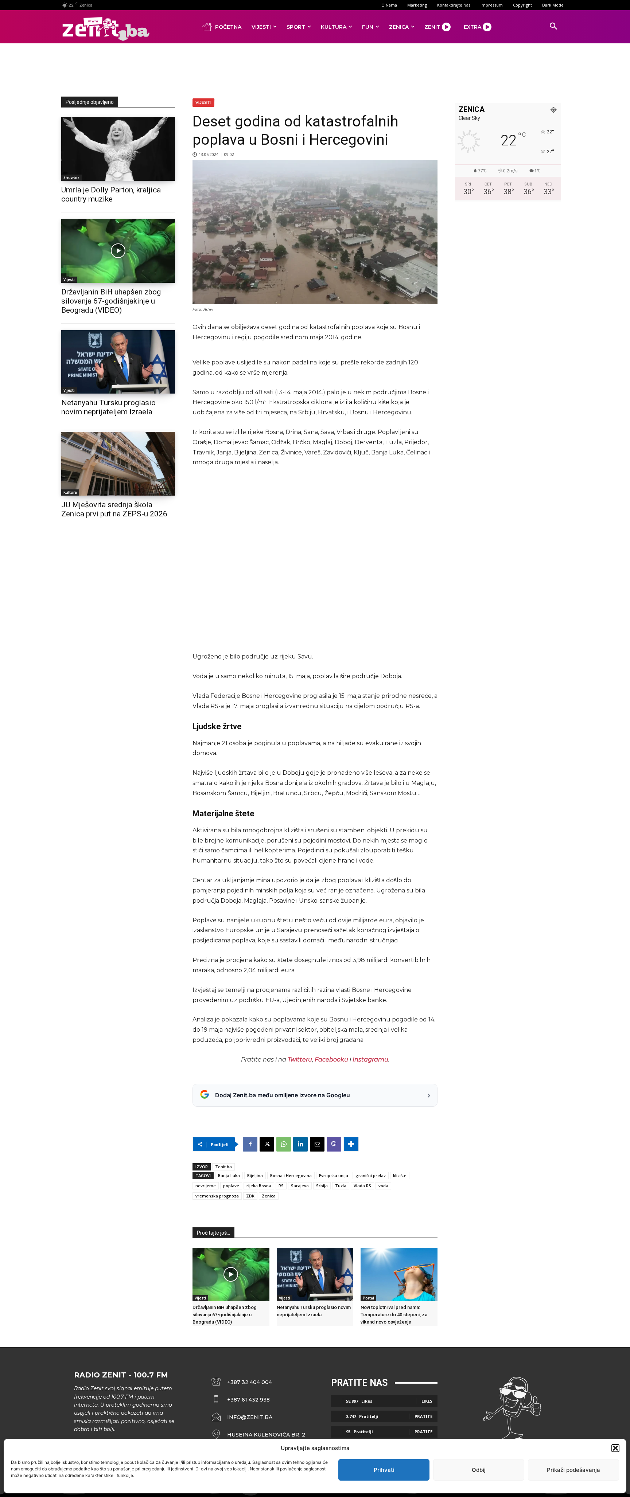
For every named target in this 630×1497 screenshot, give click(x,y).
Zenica (269, 1196)
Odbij (479, 1469)
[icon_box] (258, 1438)
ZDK (250, 1196)
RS (281, 1185)
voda (383, 1185)
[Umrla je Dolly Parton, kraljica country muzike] (118, 149)
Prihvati (384, 1469)
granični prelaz (370, 1175)
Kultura (70, 492)
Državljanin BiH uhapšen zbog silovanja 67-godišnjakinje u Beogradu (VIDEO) (111, 301)
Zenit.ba (223, 1166)
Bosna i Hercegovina (291, 1175)
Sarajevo (300, 1185)
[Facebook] (250, 1144)
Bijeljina (255, 1175)
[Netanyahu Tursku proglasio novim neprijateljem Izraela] (118, 362)
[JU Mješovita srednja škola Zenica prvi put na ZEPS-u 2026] (118, 464)
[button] (615, 1448)
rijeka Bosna (258, 1185)
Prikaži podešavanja (573, 1469)
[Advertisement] (315, 68)
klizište (400, 1175)
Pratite (423, 1416)
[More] (351, 1144)
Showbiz (71, 177)
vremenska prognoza (217, 1196)
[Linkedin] (300, 1144)
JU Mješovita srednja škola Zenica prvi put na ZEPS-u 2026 (114, 509)
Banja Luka (229, 1175)
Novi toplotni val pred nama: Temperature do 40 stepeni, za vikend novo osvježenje (394, 1315)
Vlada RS (362, 1185)
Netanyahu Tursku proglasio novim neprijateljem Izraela (108, 407)
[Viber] (334, 1144)
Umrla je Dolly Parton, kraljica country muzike (111, 194)
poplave (231, 1185)
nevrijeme (205, 1185)
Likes (426, 1401)
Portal (368, 1298)
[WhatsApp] (283, 1144)
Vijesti (69, 279)
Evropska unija (333, 1175)
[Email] (317, 1144)
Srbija (322, 1185)
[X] (267, 1144)
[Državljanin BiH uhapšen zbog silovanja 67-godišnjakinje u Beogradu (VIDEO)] (118, 251)
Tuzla (340, 1185)
